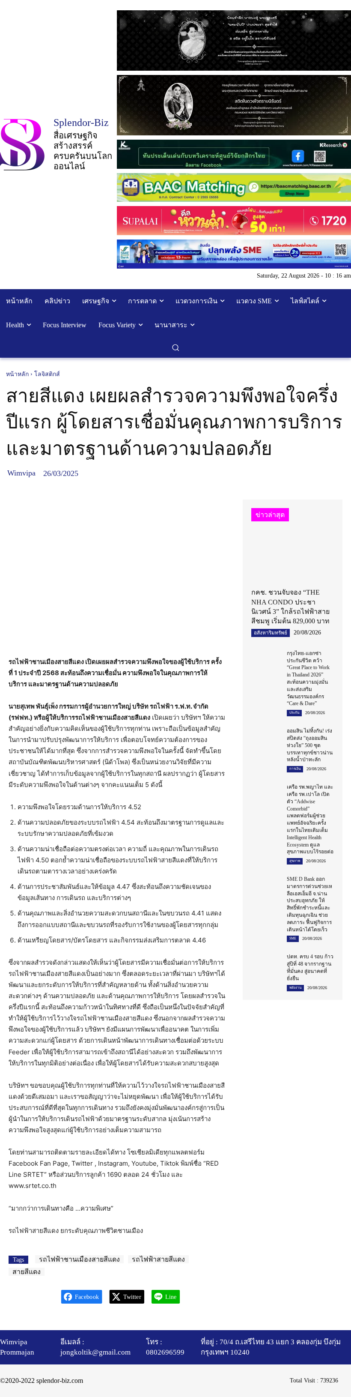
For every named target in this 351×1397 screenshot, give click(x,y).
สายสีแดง (26, 1271)
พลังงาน (295, 988)
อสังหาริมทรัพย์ (270, 633)
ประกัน (294, 713)
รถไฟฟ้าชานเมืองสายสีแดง (79, 1259)
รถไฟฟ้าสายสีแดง (158, 1259)
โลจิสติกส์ (47, 374)
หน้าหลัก (17, 374)
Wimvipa (21, 473)
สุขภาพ (294, 861)
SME (292, 938)
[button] (176, 348)
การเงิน (294, 769)
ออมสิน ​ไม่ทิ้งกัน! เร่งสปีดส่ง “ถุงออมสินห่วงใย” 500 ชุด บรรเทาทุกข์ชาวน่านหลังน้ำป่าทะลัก (310, 745)
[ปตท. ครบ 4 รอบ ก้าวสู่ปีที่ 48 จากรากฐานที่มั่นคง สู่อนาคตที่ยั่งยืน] (265, 962)
